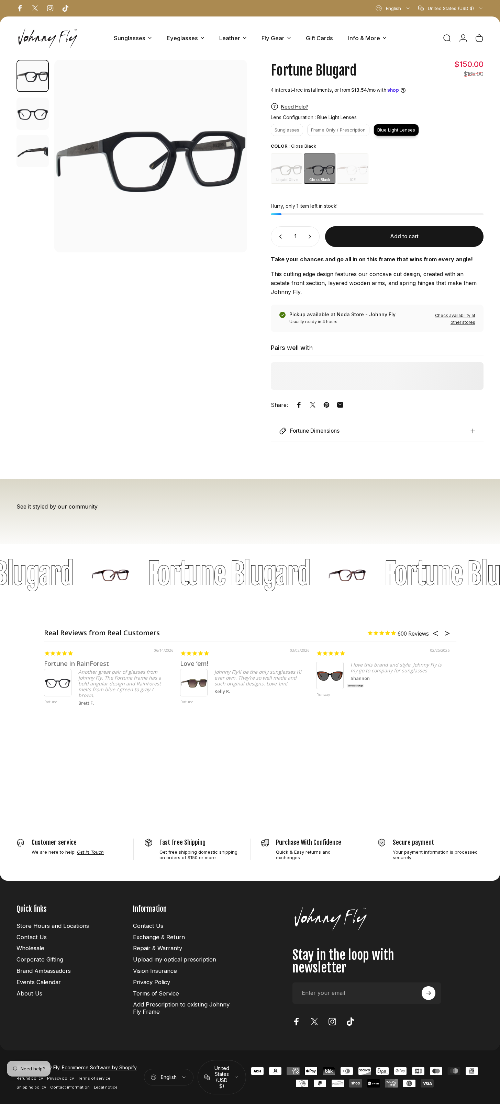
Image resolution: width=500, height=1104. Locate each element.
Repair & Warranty (157, 948)
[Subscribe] (428, 993)
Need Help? (294, 107)
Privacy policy (60, 1078)
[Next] (229, 169)
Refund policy (29, 1078)
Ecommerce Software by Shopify (99, 1067)
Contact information (70, 1087)
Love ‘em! (194, 663)
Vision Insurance (155, 970)
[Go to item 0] (32, 76)
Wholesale (30, 948)
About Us (29, 993)
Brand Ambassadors (43, 970)
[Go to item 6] (32, 114)
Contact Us (31, 937)
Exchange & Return (159, 937)
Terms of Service (156, 993)
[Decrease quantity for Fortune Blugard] (279, 237)
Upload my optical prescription (174, 959)
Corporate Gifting (39, 959)
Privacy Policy (151, 982)
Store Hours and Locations (52, 925)
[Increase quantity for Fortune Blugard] (311, 237)
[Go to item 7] (32, 151)
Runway (323, 695)
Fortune (50, 702)
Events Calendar (38, 982)
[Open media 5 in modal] (150, 156)
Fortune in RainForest (76, 663)
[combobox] (393, 8)
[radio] (287, 130)
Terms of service (94, 1078)
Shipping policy (31, 1087)
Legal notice (106, 1087)
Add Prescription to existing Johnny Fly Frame (181, 1008)
